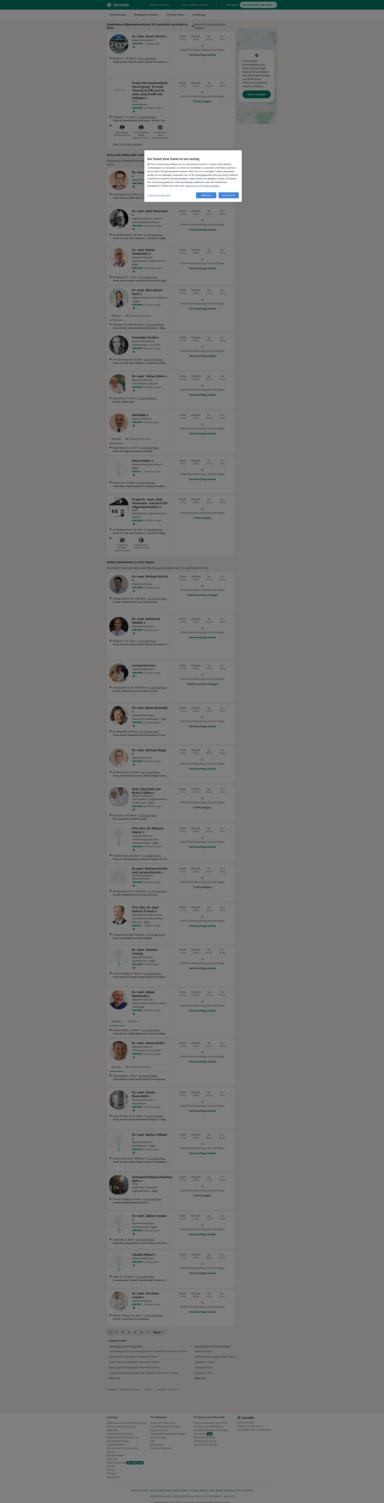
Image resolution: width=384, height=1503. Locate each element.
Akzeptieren (228, 195)
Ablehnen (206, 195)
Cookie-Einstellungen (158, 195)
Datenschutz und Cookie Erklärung (202, 186)
